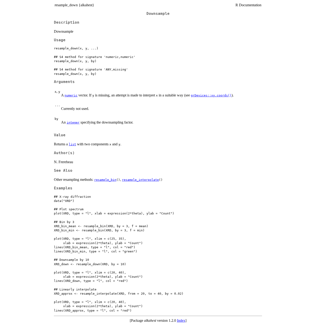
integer (73, 122)
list (72, 144)
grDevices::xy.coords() (211, 95)
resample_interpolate (140, 180)
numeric (71, 95)
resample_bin (105, 180)
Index (181, 320)
